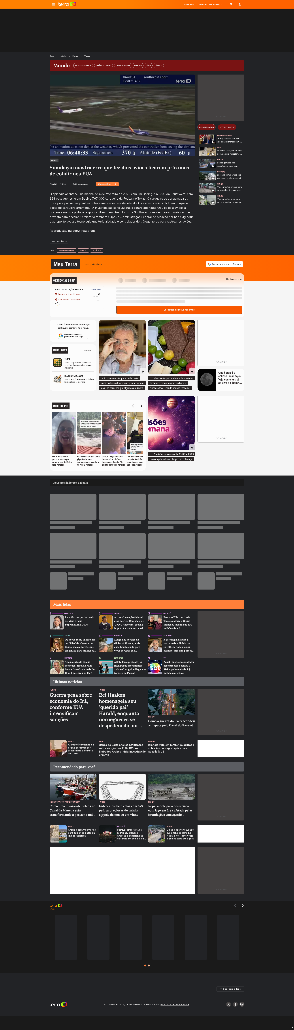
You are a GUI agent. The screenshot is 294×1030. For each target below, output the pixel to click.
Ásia (219, 148)
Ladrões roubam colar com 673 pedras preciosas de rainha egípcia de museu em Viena (121, 810)
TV (165, 658)
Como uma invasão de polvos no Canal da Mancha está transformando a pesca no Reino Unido (73, 810)
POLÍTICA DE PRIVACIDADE (175, 1004)
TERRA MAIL (188, 4)
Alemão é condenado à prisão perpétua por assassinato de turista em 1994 (81, 749)
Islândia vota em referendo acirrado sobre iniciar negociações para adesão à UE (171, 748)
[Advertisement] (221, 748)
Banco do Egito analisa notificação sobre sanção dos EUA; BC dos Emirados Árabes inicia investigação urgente (122, 750)
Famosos (68, 613)
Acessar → (89, 350)
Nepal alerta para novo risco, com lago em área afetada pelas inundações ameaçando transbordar (170, 810)
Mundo (75, 56)
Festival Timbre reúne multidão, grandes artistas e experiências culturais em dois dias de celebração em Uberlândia (131, 834)
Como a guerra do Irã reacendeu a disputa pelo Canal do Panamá (171, 723)
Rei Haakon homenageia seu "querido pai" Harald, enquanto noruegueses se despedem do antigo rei (122, 710)
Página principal (67, 4)
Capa (52, 56)
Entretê (167, 613)
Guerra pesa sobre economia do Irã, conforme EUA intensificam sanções (71, 707)
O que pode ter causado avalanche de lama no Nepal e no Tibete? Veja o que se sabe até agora (180, 834)
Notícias (63, 56)
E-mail (231, 4)
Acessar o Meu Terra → (95, 264)
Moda (67, 636)
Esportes (118, 658)
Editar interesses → (233, 278)
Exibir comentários (80, 184)
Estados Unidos (66, 250)
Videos (87, 56)
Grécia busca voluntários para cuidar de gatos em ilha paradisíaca (82, 832)
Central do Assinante (210, 4)
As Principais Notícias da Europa (65, 802)
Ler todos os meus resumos (179, 309)
